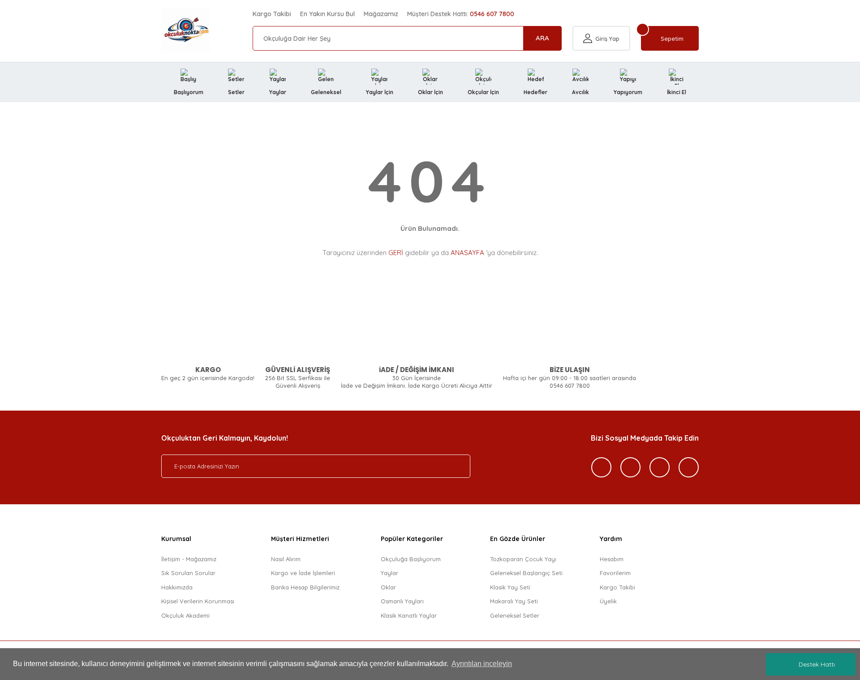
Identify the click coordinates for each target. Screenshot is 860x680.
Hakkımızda (177, 587)
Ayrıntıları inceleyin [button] (482, 663)
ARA (542, 38)
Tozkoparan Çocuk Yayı (523, 559)
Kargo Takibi (272, 14)
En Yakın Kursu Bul (327, 14)
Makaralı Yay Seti (514, 601)
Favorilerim (615, 572)
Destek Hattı (817, 664)
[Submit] (454, 466)
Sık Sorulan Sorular (188, 572)
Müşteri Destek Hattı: (460, 14)
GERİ (395, 252)
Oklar (388, 587)
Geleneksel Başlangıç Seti (526, 572)
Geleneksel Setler (514, 615)
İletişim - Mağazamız (188, 559)
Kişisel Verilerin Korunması (197, 601)
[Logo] (185, 30)
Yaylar (389, 572)
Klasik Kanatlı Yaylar (409, 615)
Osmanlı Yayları (402, 601)
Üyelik (608, 601)
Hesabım (612, 559)
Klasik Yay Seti (510, 587)
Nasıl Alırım (286, 559)
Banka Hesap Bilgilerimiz (305, 587)
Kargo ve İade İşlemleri (303, 572)
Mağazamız (381, 14)
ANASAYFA (467, 252)
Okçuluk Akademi (185, 615)
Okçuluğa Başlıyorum (411, 559)
